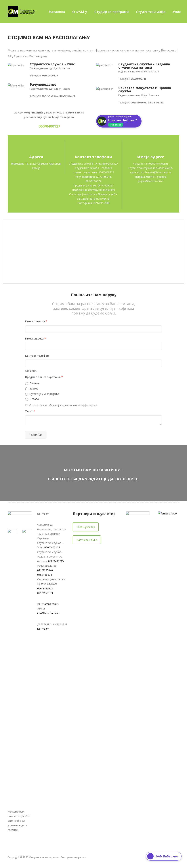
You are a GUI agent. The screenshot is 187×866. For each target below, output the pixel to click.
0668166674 (44, 574)
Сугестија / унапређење (44, 394)
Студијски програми (111, 11)
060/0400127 (52, 547)
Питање (35, 383)
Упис (177, 11)
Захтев (34, 388)
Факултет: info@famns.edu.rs (150, 163)
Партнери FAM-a (87, 540)
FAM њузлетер (86, 527)
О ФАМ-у (79, 11)
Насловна (57, 11)
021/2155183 (45, 593)
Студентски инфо (150, 11)
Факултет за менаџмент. (44, 857)
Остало (34, 399)
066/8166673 (45, 588)
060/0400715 (56, 561)
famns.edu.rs (51, 604)
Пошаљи (35, 435)
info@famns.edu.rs (48, 613)
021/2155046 (45, 570)
